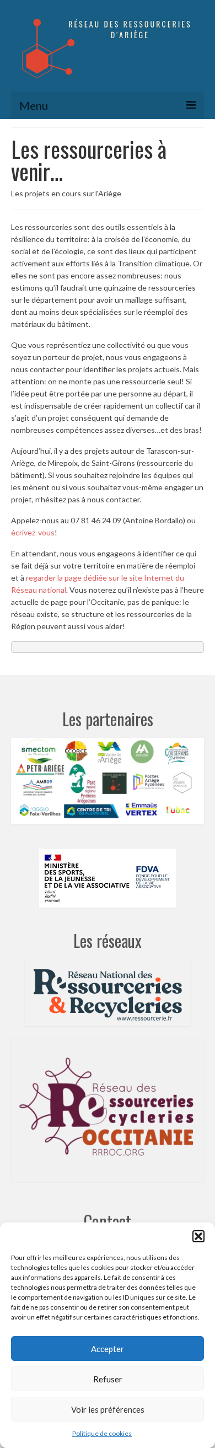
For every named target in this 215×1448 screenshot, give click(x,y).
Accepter (107, 1349)
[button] (198, 1236)
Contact (107, 1221)
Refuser (107, 1379)
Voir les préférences (107, 1409)
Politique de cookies (102, 1433)
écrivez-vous (33, 532)
